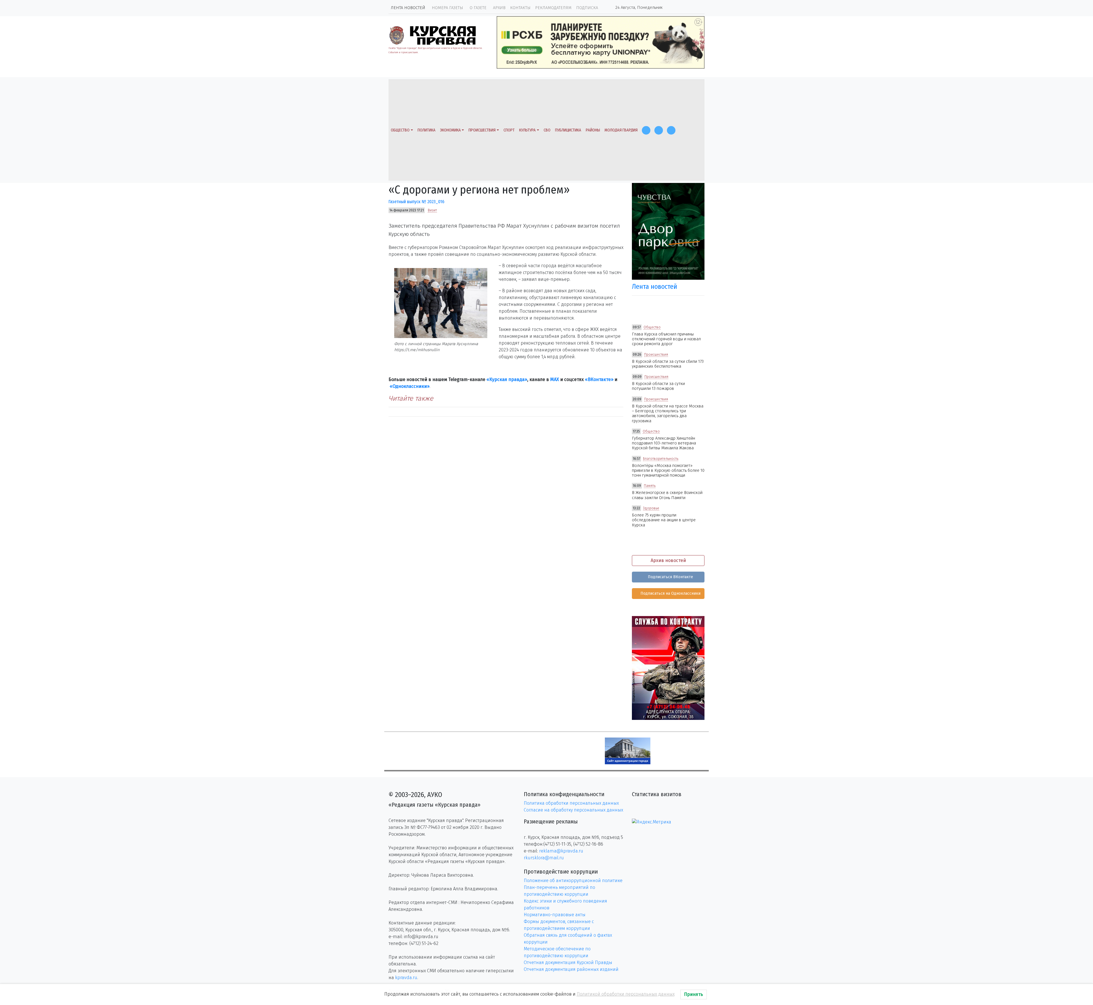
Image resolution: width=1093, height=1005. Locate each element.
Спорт (509, 130)
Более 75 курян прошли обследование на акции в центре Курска (664, 520)
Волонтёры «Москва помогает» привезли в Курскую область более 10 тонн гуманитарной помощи (668, 470)
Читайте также (411, 398)
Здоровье (651, 508)
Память (650, 486)
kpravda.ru (406, 977)
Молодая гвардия (621, 130)
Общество (400, 130)
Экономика (450, 130)
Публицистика (568, 130)
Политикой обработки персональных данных (626, 994)
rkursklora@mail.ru (544, 857)
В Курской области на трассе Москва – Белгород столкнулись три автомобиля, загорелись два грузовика (667, 413)
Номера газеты (447, 7)
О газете (478, 7)
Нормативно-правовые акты (554, 914)
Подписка (587, 7)
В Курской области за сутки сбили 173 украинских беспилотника (668, 364)
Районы (593, 130)
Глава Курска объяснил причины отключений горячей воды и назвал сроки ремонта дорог (666, 339)
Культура (527, 130)
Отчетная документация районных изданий (571, 969)
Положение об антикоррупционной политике (573, 880)
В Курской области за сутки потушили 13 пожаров (658, 386)
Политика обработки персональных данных (571, 803)
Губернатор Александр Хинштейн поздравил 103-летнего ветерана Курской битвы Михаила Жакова (664, 443)
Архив (499, 7)
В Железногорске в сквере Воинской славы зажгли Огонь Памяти (667, 495)
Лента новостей (408, 7)
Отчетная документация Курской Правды (568, 962)
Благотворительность (660, 459)
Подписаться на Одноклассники (669, 593)
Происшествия (482, 130)
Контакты (520, 7)
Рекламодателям (553, 7)
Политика (426, 130)
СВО (547, 130)
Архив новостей (668, 560)
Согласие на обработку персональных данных (573, 810)
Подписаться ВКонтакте (670, 576)
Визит (432, 210)
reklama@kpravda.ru (561, 851)
